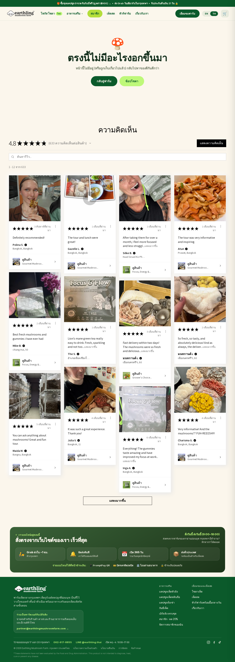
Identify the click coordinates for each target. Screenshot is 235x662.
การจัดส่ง (123, 648)
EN (206, 13)
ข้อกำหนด (136, 648)
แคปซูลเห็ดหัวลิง (168, 591)
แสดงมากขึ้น (151, 246)
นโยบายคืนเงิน (108, 648)
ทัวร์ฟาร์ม (125, 13)
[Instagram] (208, 642)
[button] (90, 143)
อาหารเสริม (75, 13)
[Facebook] (214, 642)
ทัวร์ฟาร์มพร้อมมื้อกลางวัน (206, 602)
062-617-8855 (62, 642)
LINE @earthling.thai (89, 642)
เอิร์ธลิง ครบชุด (167, 613)
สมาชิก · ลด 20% (168, 619)
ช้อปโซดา (131, 81)
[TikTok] (219, 642)
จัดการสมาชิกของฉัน (171, 624)
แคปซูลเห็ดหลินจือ (169, 597)
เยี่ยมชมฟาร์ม (187, 13)
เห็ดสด (111, 13)
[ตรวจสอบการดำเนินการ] (55, 226)
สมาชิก (95, 13)
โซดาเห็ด (197, 591)
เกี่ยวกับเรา (141, 13)
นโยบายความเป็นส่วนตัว (85, 648)
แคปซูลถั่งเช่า (167, 602)
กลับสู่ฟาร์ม (104, 81)
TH (214, 13)
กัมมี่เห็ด (163, 608)
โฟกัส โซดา (51, 13)
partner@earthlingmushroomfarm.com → (43, 628)
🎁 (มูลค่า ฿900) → (117, 3)
